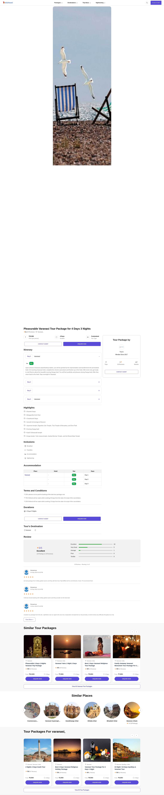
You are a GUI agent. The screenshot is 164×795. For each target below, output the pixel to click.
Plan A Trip (156, 2)
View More (28, 619)
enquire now (82, 344)
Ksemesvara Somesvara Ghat (32, 721)
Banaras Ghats (132, 721)
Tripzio (121, 352)
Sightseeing (100, 2)
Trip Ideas (86, 2)
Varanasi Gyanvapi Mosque (52, 721)
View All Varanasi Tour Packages (82, 686)
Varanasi (40, 332)
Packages (57, 2)
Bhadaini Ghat (112, 721)
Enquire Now (37, 679)
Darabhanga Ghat (72, 721)
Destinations (72, 2)
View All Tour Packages (82, 790)
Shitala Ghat (92, 721)
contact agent (43, 344)
